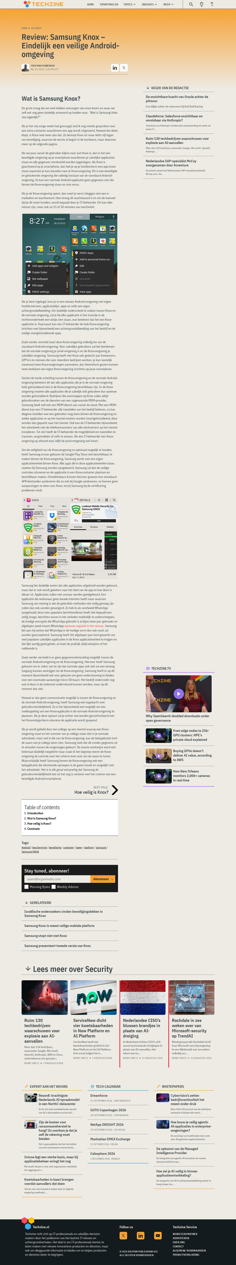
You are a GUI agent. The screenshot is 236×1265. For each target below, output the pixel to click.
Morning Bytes (40, 886)
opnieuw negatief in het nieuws (84, 626)
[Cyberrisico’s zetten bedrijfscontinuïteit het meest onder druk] (162, 1103)
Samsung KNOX (30, 851)
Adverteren (181, 1238)
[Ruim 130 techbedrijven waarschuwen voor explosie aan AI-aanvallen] (45, 997)
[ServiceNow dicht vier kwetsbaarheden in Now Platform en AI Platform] (93, 997)
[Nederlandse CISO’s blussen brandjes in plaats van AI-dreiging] (143, 997)
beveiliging (55, 847)
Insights (148, 4)
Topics (128, 4)
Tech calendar (108, 1086)
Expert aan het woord (49, 1086)
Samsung (101, 847)
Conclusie (33, 829)
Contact (178, 1246)
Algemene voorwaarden (189, 1250)
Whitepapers (173, 1086)
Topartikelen (109, 4)
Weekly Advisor (68, 886)
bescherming (39, 847)
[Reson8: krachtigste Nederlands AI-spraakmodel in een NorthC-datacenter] (30, 1103)
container (68, 847)
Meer (166, 4)
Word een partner (185, 1234)
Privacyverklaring (186, 1254)
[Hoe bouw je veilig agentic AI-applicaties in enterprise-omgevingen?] (162, 1130)
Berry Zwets (31, 1063)
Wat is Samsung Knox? (41, 818)
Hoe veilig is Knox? (39, 823)
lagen (79, 847)
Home (90, 4)
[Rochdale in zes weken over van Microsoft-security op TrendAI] (191, 997)
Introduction (35, 813)
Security (36, 28)
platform (89, 847)
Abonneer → (103, 879)
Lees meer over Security (73, 969)
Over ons (179, 1242)
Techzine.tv (161, 668)
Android (26, 847)
